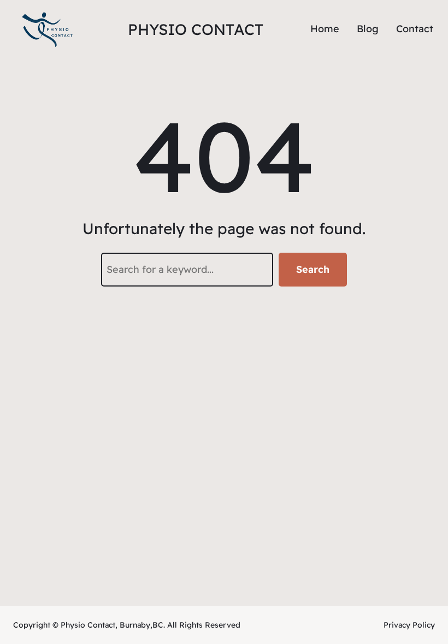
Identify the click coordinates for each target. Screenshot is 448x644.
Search (312, 269)
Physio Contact (195, 29)
